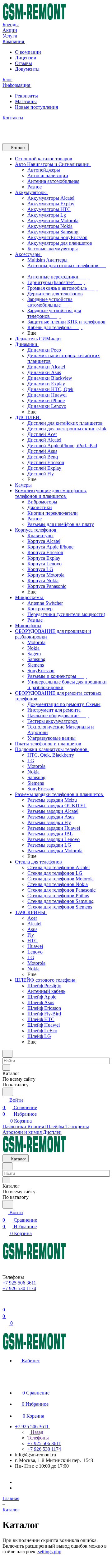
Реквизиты (26, 95)
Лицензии (25, 57)
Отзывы (23, 63)
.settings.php (49, 1551)
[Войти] (5, 1302)
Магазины (26, 101)
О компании (28, 52)
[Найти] (7, 1092)
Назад (36, 1432)
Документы (27, 69)
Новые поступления (36, 107)
